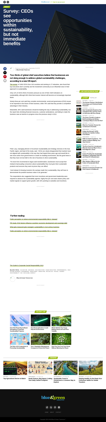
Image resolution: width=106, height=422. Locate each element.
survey (62, 271)
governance (25, 271)
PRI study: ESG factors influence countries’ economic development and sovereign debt (38, 223)
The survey (13, 84)
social (57, 271)
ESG (69, 270)
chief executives (51, 270)
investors (42, 271)
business (31, 270)
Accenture (24, 270)
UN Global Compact (30, 273)
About (52, 412)
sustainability (15, 273)
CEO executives (40, 270)
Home (46, 412)
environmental (62, 270)
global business (15, 271)
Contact (58, 412)
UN (21, 273)
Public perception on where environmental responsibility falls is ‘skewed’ (33, 219)
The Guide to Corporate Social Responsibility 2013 (26, 265)
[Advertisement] (40, 132)
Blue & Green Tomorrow (23, 70)
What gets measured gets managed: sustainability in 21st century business (34, 227)
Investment (34, 271)
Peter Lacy (50, 271)
